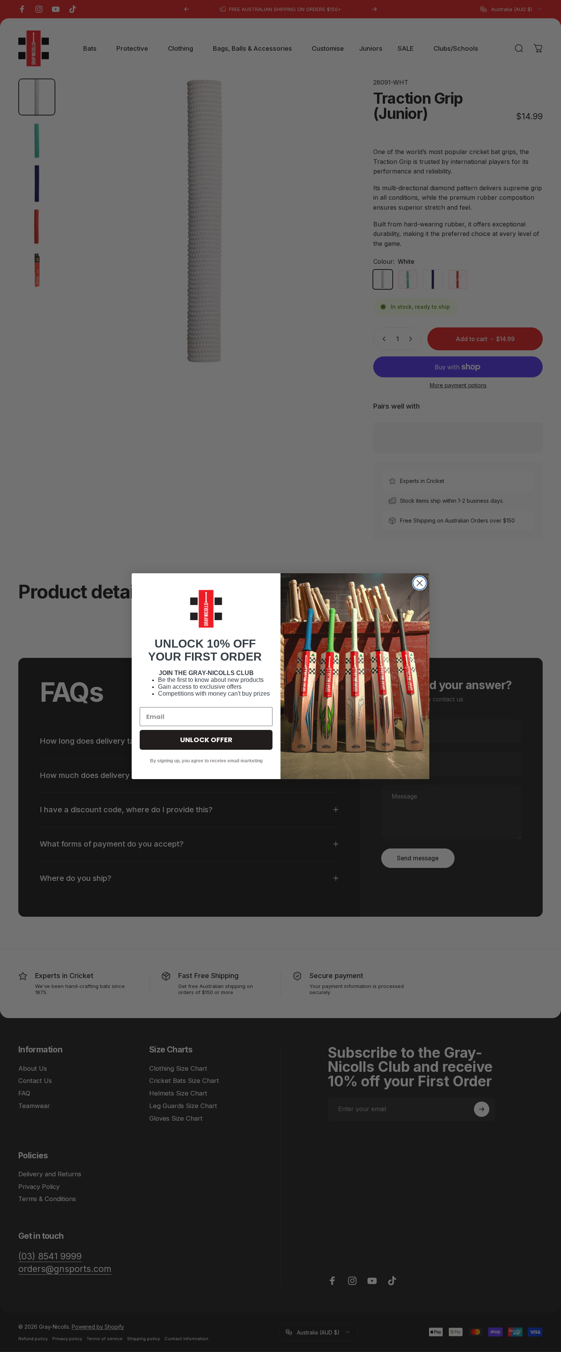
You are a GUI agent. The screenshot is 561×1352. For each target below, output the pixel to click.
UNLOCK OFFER (206, 739)
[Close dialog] (419, 583)
